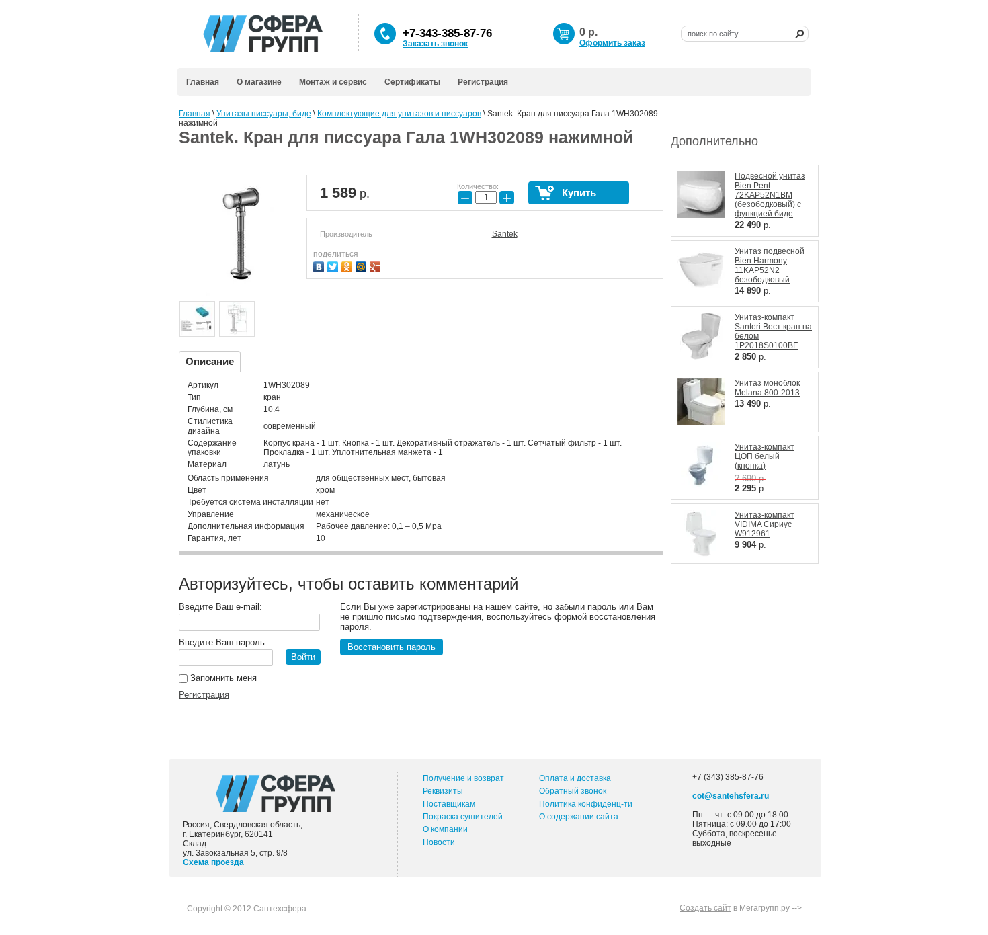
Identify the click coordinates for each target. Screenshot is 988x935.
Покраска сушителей (463, 816)
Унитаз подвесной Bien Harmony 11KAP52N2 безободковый (770, 265)
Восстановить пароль (391, 647)
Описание (210, 361)
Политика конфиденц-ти (585, 804)
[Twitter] (334, 265)
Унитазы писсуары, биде (263, 113)
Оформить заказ (612, 43)
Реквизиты (443, 791)
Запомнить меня (222, 678)
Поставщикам (449, 804)
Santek (505, 234)
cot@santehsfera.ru (730, 796)
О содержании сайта (578, 816)
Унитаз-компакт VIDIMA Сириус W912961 (764, 524)
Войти (303, 657)
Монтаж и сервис (333, 82)
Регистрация (483, 82)
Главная (202, 82)
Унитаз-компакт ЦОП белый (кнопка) (764, 456)
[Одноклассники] (348, 265)
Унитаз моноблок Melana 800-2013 (767, 387)
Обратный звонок (572, 791)
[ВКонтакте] (320, 265)
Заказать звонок (435, 43)
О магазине (259, 82)
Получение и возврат (463, 778)
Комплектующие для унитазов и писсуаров (399, 113)
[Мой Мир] (363, 265)
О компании (445, 829)
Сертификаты (412, 82)
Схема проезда (213, 862)
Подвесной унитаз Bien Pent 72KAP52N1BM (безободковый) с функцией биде (770, 194)
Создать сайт (705, 908)
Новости (439, 842)
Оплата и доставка (575, 778)
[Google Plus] (377, 265)
